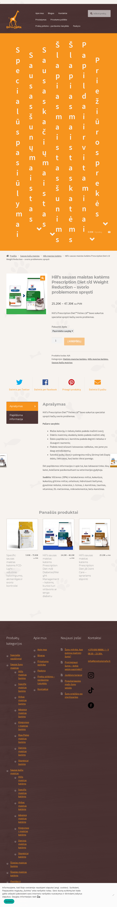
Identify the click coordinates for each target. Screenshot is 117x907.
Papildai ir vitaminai (85, 137)
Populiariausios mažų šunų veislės (73, 684)
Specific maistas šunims (22, 687)
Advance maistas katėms (22, 818)
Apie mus (39, 13)
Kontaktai (62, 13)
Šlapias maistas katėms (72, 142)
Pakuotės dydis (59, 326)
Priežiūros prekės (97, 137)
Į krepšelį (74, 341)
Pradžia (13, 256)
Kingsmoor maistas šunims (23, 726)
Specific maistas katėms (22, 793)
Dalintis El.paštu (97, 389)
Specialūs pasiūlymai (19, 142)
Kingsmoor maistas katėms (23, 831)
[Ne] (113, 895)
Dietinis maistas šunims (22, 751)
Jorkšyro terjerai (73, 674)
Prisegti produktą (71, 389)
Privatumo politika (59, 19)
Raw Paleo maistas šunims (23, 738)
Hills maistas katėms (52, 256)
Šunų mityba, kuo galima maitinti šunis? (74, 653)
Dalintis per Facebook (45, 389)
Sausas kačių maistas (45, 137)
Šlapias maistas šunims (58, 142)
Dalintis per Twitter (19, 389)
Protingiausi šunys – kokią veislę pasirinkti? (73, 666)
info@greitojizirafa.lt (99, 661)
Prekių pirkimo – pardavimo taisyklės (52, 26)
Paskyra (76, 26)
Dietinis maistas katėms (75, 359)
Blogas (51, 13)
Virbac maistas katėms (22, 806)
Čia (38, 896)
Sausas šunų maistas (32, 137)
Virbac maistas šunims (22, 700)
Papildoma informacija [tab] (16, 417)
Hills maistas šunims (22, 675)
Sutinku (9, 901)
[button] (42, 278)
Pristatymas (40, 19)
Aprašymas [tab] (16, 406)
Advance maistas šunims (22, 713)
